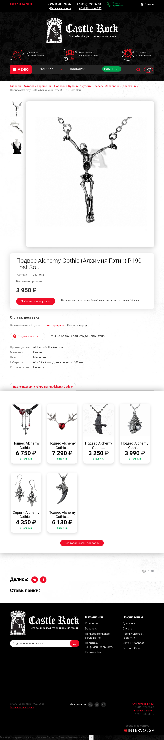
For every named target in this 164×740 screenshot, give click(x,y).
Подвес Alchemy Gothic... (26, 445)
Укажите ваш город (21, 3)
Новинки (46, 68)
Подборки (78, 68)
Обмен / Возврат (133, 642)
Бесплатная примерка (29, 281)
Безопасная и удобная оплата (88, 54)
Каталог (28, 86)
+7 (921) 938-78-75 (58, 4)
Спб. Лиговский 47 (90, 8)
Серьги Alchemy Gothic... (26, 514)
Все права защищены (22, 707)
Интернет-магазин (60, 8)
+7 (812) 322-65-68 (89, 4)
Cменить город (77, 325)
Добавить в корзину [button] (36, 301)
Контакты (91, 623)
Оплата (127, 628)
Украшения (44, 86)
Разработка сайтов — (138, 725)
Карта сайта (93, 652)
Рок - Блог (111, 68)
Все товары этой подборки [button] (82, 543)
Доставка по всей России (36, 54)
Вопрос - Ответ (132, 648)
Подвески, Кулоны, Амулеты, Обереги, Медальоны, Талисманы (95, 86)
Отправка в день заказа (143, 54)
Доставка (129, 623)
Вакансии (91, 628)
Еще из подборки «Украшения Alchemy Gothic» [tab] (43, 386)
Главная (15, 86)
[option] (90, 174)
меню (23, 69)
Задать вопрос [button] (29, 336)
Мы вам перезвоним (118, 4)
